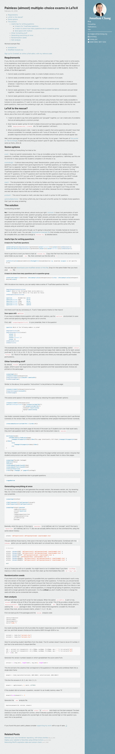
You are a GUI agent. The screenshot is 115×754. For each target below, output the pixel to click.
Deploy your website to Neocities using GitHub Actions (24, 740)
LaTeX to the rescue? (15, 17)
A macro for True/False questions (26, 26)
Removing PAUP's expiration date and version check (23, 742)
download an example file (41, 232)
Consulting (91, 24)
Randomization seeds (19, 38)
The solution (12, 22)
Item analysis (16, 40)
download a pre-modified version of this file (32, 268)
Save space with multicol (23, 31)
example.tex (12, 47)
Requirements (13, 15)
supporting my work (44, 725)
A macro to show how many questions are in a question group (37, 28)
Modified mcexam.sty (15, 50)
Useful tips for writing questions (22, 24)
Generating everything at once (22, 35)
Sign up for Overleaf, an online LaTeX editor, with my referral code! (28, 53)
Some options (13, 19)
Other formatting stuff (19, 33)
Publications (92, 27)
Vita (89, 29)
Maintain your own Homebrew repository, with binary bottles (26, 738)
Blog (89, 21)
